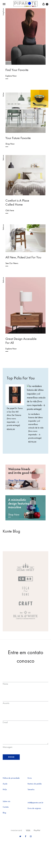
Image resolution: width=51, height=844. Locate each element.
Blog (4, 813)
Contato (6, 807)
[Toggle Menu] (4, 4)
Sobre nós (6, 801)
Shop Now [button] (13, 514)
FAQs (5, 789)
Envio (30, 778)
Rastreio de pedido (35, 784)
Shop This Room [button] (16, 480)
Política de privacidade (11, 778)
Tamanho (31, 789)
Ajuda (5, 784)
